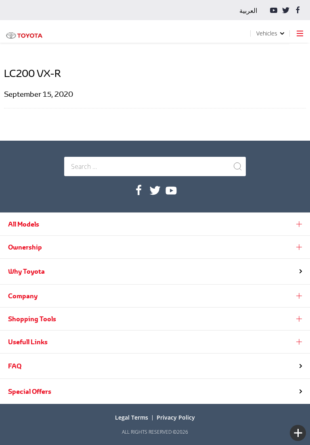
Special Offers (29, 391)
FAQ (14, 366)
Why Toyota (26, 271)
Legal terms (131, 417)
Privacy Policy (176, 417)
